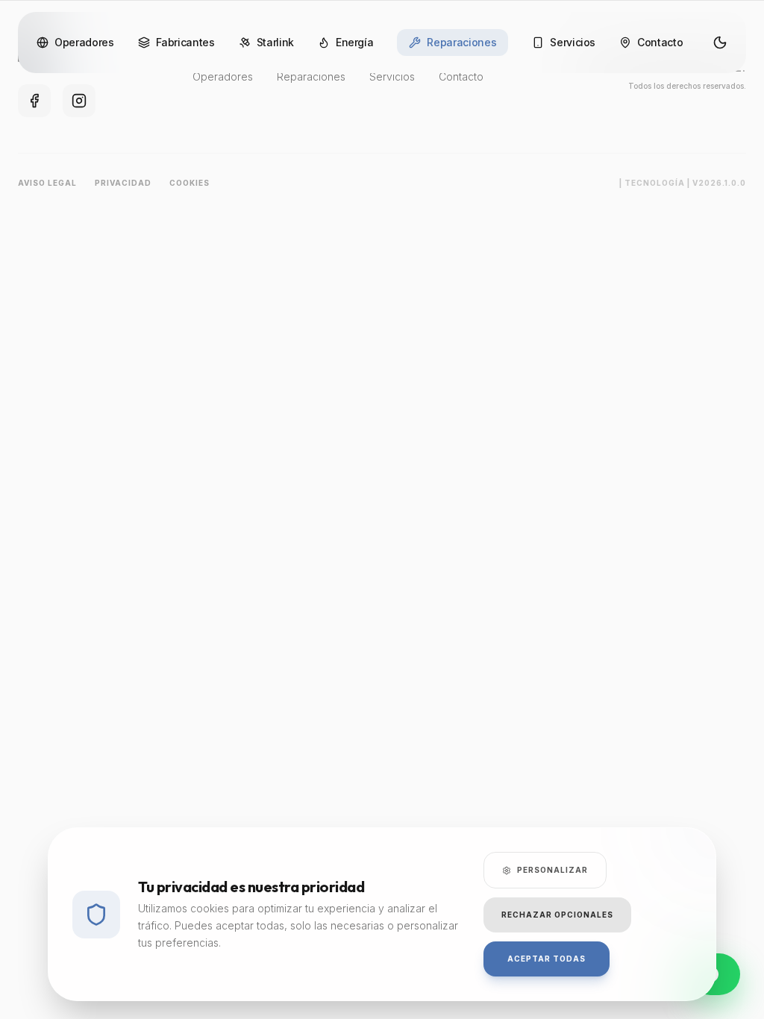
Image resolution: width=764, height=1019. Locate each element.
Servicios (572, 42)
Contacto (660, 42)
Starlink (275, 42)
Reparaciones (461, 42)
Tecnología (654, 182)
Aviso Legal (47, 182)
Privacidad (123, 182)
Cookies (189, 182)
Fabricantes (185, 42)
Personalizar (552, 869)
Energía (355, 42)
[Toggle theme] (720, 42)
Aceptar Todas (546, 958)
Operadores (84, 42)
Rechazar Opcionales (557, 914)
